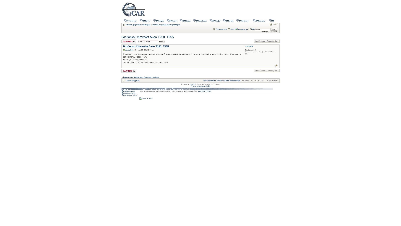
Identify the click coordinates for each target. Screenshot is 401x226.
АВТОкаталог (260, 21)
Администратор (129, 91)
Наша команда (209, 80)
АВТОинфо (215, 21)
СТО (272, 21)
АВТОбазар (186, 21)
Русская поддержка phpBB (201, 86)
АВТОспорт (172, 21)
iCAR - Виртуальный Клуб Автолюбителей (165, 89)
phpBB (192, 84)
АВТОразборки (201, 21)
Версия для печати (271, 24)
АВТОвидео (159, 21)
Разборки (146, 25)
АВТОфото (146, 21)
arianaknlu (129, 50)
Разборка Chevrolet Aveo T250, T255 (147, 37)
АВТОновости (130, 21)
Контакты (126, 89)
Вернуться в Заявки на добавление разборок (141, 77)
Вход (232, 29)
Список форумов (133, 25)
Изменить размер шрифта (275, 24)
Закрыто (124, 40)
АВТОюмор (229, 21)
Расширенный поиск (269, 32)
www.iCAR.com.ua (204, 91)
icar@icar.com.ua (129, 93)
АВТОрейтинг (243, 21)
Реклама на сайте (130, 95)
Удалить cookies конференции (228, 80)
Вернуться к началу (276, 65)
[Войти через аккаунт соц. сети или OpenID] (241, 29)
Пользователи (221, 29)
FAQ (253, 29)
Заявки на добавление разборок (166, 25)
